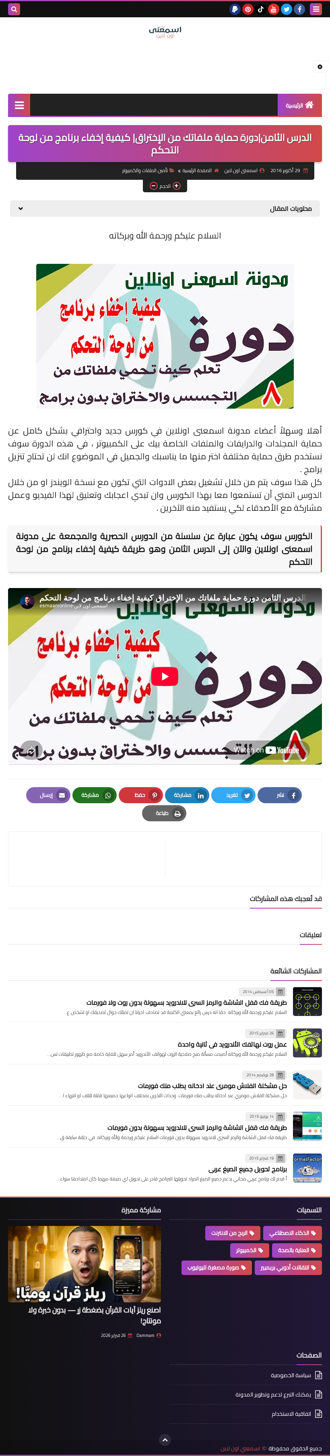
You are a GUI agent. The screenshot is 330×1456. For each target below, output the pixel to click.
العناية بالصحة (293, 1250)
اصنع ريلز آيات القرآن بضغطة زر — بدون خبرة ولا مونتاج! (94, 1315)
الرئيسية (294, 105)
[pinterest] (248, 9)
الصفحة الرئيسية (197, 170)
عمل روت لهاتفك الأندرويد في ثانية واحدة (232, 1044)
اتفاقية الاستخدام (291, 1414)
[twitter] (286, 9)
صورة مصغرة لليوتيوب (213, 1267)
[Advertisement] (165, 65)
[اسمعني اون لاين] (165, 32)
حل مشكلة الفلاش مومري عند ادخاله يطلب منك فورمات (212, 1086)
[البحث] (14, 9)
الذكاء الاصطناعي (289, 1233)
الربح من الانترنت (229, 1233)
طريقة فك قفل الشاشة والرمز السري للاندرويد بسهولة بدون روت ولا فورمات (187, 1002)
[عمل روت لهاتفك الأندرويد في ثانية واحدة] (307, 1042)
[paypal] (235, 9)
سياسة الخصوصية (291, 1375)
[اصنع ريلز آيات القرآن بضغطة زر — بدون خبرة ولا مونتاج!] (84, 1264)
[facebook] (299, 9)
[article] (90, 859)
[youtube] (273, 9)
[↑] (165, 1440)
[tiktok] (260, 9)
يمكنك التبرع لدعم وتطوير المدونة (273, 1394)
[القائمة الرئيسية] (19, 105)
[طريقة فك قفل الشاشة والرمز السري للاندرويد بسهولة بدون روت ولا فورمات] (307, 1001)
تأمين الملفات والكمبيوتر (145, 170)
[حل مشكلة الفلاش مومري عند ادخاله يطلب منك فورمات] (307, 1084)
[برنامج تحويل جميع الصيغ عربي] (307, 1168)
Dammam (145, 1335)
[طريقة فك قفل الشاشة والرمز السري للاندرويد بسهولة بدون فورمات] (307, 1126)
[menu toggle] (316, 9)
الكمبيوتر (246, 1250)
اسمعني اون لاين (240, 1448)
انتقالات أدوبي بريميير (285, 1267)
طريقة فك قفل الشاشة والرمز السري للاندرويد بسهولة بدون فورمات (197, 1127)
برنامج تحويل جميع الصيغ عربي (247, 1169)
